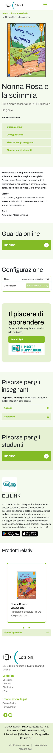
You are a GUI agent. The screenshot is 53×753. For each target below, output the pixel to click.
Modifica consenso (19, 745)
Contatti (7, 683)
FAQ (5, 691)
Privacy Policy (9, 707)
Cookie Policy (9, 703)
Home (5, 13)
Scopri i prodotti (13, 632)
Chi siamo (8, 680)
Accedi (17, 397)
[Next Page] (28, 627)
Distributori (8, 687)
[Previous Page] (24, 627)
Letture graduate (19, 13)
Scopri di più (17, 339)
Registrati (7, 397)
